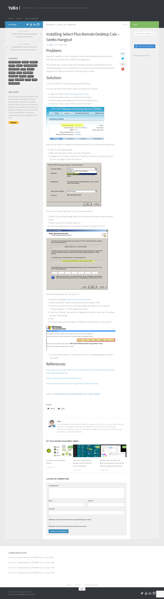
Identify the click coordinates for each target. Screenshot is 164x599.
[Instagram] (38, 24)
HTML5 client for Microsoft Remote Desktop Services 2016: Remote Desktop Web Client (112, 463)
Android (25, 62)
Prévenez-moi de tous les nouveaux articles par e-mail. (68, 526)
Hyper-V (30, 69)
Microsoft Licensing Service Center (75, 94)
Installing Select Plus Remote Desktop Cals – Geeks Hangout (76, 394)
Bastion (12, 65)
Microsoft (50, 24)
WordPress (21, 594)
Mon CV (19, 18)
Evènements (14, 69)
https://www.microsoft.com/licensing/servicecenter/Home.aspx (72, 383)
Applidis (33, 62)
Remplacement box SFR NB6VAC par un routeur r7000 (35, 557)
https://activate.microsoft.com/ (78, 299)
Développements (30, 65)
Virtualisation (14, 83)
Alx (34, 594)
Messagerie (27, 72)
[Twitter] (27, 24)
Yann (51, 45)
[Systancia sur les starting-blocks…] (59, 451)
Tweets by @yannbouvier (141, 55)
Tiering (30, 76)
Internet (12, 72)
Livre (19, 72)
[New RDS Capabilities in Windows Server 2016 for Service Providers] (86, 451)
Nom (51, 501)
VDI (65, 24)
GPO (23, 69)
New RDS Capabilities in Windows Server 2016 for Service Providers (82, 463)
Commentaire (54, 486)
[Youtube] (31, 24)
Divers (19, 65)
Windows (72, 24)
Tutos (27, 79)
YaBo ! (14, 8)
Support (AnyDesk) (31, 18)
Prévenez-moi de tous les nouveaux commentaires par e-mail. (70, 520)
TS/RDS (60, 24)
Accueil (11, 18)
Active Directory (14, 62)
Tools (11, 79)
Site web (51, 509)
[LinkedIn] (34, 24)
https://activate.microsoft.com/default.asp (63, 378)
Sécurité (22, 76)
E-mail (90, 501)
